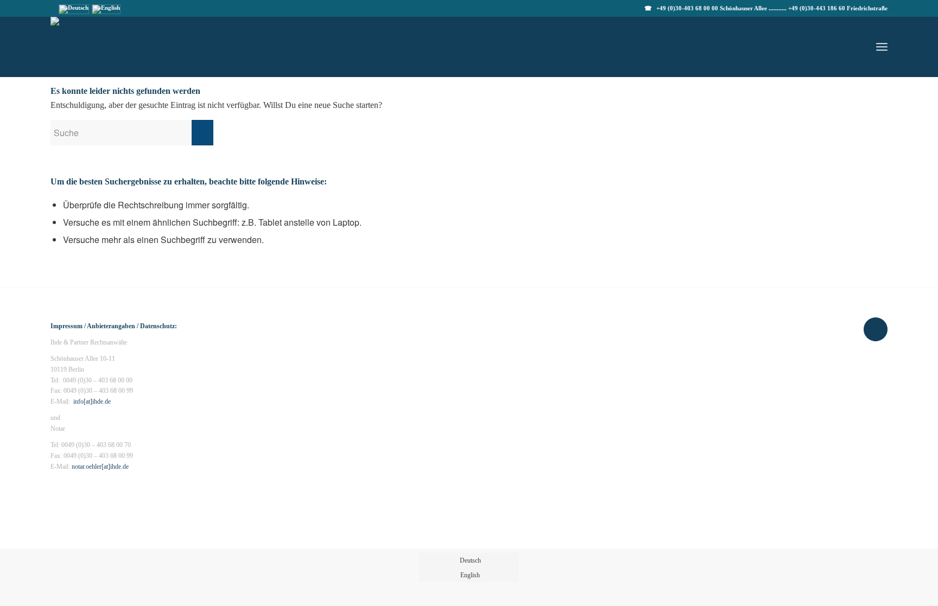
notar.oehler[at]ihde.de (100, 466)
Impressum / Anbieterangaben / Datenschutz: (113, 326)
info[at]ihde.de (92, 401)
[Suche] (856, 46)
